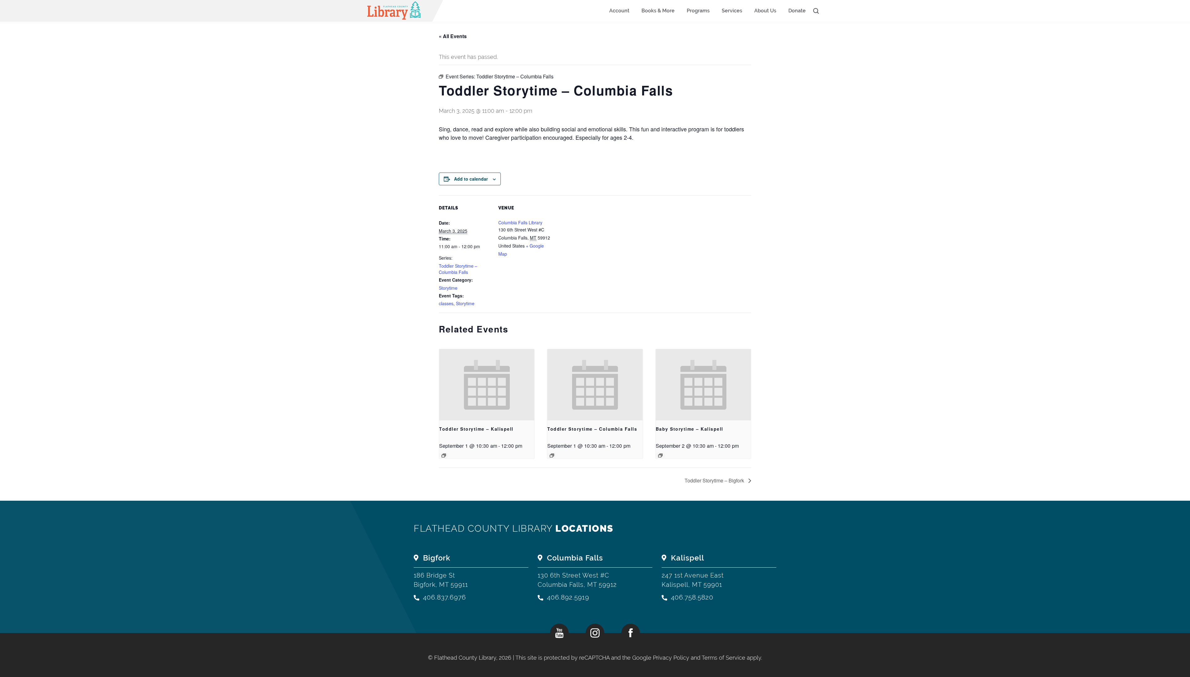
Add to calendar (471, 179)
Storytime (448, 288)
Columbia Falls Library (520, 222)
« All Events (453, 36)
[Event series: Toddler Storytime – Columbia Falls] (552, 455)
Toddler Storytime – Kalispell (476, 429)
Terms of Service (723, 657)
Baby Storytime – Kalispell (689, 429)
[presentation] (486, 384)
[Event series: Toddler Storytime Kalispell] (444, 455)
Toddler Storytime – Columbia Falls (458, 269)
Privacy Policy (671, 657)
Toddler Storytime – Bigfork (715, 480)
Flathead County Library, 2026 (473, 657)
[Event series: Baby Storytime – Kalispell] (660, 455)
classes (446, 303)
